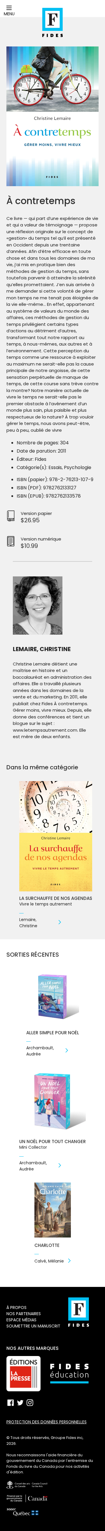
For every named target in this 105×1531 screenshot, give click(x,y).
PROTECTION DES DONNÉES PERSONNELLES (46, 1422)
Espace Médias (21, 1320)
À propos (16, 1307)
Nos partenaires (23, 1314)
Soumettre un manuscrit (33, 1326)
